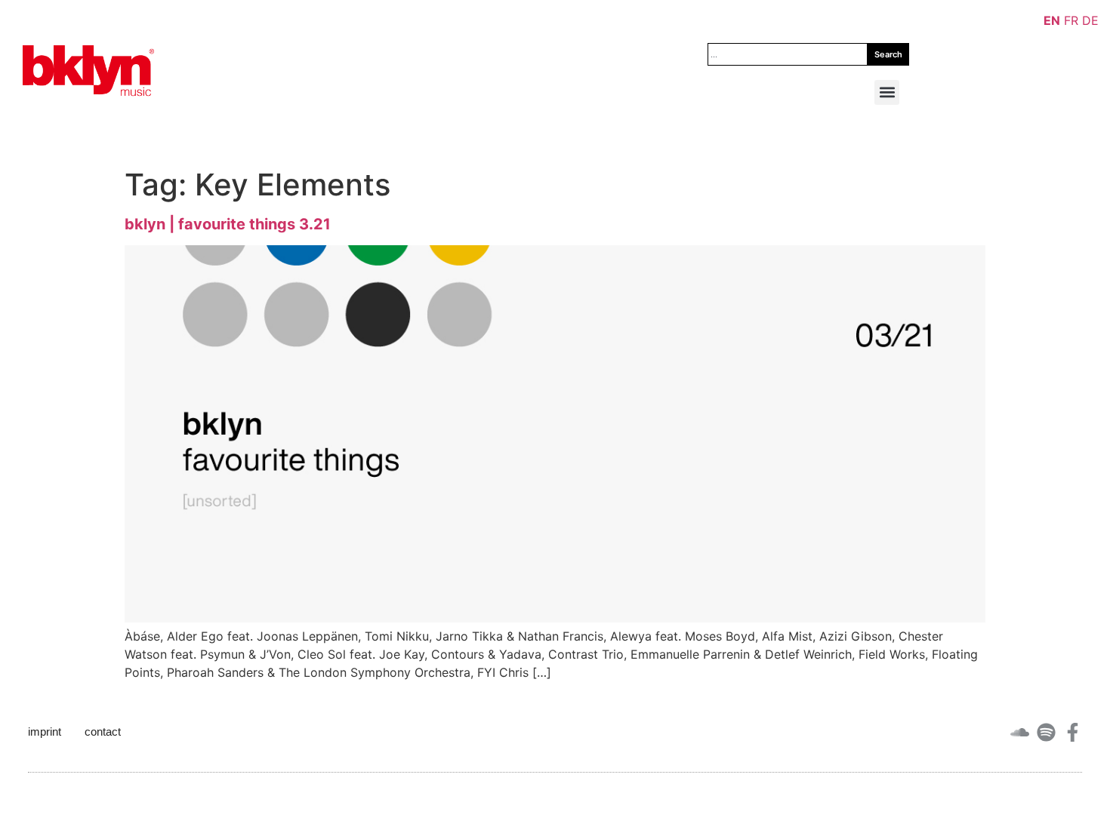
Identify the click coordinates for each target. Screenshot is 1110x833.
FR (1071, 20)
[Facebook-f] (1072, 732)
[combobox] (788, 54)
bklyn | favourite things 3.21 (228, 224)
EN (1052, 20)
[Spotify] (1046, 732)
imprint (44, 731)
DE (1090, 20)
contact (103, 731)
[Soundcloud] (1019, 732)
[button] (886, 92)
